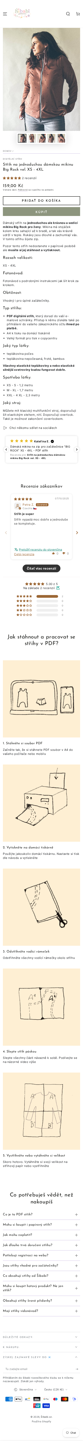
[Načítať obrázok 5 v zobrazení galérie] (61, 138)
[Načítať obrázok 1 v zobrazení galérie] (22, 138)
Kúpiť (41, 212)
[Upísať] (78, 1369)
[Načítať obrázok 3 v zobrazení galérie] (41, 138)
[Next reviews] (76, 449)
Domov (7, 151)
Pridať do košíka (41, 200)
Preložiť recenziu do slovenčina (40, 549)
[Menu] (5, 14)
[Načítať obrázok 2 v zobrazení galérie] (32, 138)
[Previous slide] (6, 532)
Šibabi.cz (46, 1416)
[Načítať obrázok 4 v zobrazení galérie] (51, 138)
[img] (23, 499)
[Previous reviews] (6, 449)
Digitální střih (12, 159)
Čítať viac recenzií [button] (41, 568)
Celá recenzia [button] (24, 554)
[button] (68, 14)
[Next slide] (77, 532)
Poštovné (23, 190)
